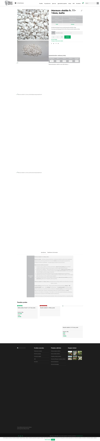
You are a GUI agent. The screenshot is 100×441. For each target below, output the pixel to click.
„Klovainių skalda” (61, 287)
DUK (74, 3)
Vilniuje (66, 285)
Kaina (53, 32)
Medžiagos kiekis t (77, 59)
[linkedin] (20, 436)
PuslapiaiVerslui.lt (79, 435)
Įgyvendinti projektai (62, 3)
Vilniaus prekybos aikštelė (55, 351)
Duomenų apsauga (37, 353)
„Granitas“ (49, 287)
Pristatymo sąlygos (37, 356)
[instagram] (22, 436)
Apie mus (54, 3)
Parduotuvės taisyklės (38, 351)
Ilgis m (58, 58)
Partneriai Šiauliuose (54, 361)
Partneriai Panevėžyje (55, 364)
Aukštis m (70, 58)
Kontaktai (78, 3)
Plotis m (64, 58)
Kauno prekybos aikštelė (55, 353)
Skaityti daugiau (48, 439)
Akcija (69, 3)
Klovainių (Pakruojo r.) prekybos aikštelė (58, 359)
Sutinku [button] (53, 439)
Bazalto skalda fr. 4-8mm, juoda (47, 307)
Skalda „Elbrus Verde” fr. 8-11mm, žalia (26, 307)
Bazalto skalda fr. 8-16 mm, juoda (70, 327)
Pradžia (41, 3)
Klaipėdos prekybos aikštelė (56, 356)
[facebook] (18, 436)
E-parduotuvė (47, 3)
